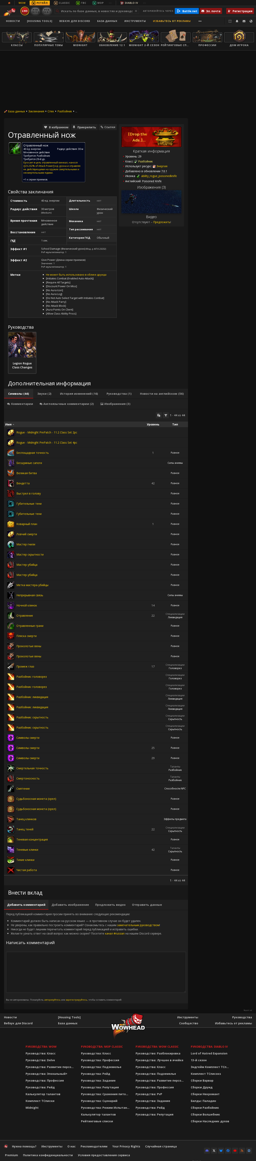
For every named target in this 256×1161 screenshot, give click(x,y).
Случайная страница (161, 1146)
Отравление (24, 615)
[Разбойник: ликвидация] (11, 697)
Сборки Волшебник (205, 1114)
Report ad (248, 1010)
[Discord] (207, 1151)
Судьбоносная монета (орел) (36, 799)
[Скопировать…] (159, 415)
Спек (51, 111)
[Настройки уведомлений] (237, 21)
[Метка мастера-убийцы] (11, 585)
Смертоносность (28, 778)
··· (110, 3)
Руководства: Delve (40, 1060)
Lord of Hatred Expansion (209, 1053)
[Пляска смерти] (11, 636)
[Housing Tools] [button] (39, 21)
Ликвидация (175, 617)
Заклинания (36, 111)
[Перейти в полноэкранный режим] (230, 21)
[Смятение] (11, 788)
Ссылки (109, 127)
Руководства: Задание (98, 1080)
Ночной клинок (26, 605)
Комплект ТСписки (40, 1101)
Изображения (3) (151, 187)
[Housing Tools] (69, 1017)
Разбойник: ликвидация (32, 697)
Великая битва (26, 473)
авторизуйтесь (52, 999)
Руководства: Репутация (100, 1087)
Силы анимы (175, 463)
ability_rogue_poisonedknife (158, 176)
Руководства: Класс (41, 1053)
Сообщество (188, 1023)
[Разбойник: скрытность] (11, 717)
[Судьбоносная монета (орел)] (11, 799)
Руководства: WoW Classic (157, 1046)
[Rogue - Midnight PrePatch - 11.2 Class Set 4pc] (11, 442)
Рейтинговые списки (97, 1121)
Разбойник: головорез (31, 676)
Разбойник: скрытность (32, 717)
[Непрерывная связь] (11, 595)
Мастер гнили (25, 544)
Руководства (242, 1017)
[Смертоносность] (11, 778)
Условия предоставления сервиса (104, 1155)
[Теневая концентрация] (11, 839)
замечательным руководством (138, 925)
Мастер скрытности (30, 554)
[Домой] (6, 1147)
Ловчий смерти (26, 534)
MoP (100, 3)
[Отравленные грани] (11, 626)
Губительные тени (29, 503)
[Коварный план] (11, 524)
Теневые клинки (27, 849)
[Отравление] (11, 615)
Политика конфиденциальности (48, 1155)
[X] (214, 1151)
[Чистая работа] (11, 870)
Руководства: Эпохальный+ (46, 1074)
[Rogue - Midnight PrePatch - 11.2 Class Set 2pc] (11, 432)
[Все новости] (9, 3)
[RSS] (242, 1151)
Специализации (175, 614)
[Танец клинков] (11, 819)
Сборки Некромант (205, 1094)
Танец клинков (26, 819)
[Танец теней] (11, 829)
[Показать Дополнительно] (200, 21)
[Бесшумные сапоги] (11, 463)
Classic (64, 3)
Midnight (32, 1108)
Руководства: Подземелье (101, 1067)
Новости (13, 21)
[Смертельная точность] (11, 768)
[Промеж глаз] (11, 666)
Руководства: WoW (41, 1046)
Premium (11, 1155)
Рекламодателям (94, 1146)
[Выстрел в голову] (11, 493)
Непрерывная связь (29, 595)
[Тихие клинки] (11, 860)
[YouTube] (235, 1151)
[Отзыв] (244, 21)
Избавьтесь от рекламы (172, 21)
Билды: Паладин (203, 1101)
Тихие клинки (25, 860)
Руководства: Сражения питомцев (106, 1094)
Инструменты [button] (135, 21)
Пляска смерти (26, 636)
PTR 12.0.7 (46, 11)
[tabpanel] (96, 647)
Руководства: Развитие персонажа (51, 1067)
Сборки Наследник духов (210, 1121)
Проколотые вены (28, 646)
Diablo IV (131, 3)
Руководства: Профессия (45, 1080)
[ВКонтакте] (249, 1151)
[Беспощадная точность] (11, 453)
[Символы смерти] (11, 738)
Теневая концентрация (32, 839)
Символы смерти (27, 738)
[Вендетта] (11, 483)
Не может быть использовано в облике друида (76, 274)
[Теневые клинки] (11, 849)
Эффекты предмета (175, 819)
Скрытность (175, 719)
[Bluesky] (221, 1151)
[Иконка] (15, 148)
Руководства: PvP (149, 1094)
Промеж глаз (25, 666)
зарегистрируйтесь (76, 999)
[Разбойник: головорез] (11, 676)
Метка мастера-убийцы (32, 585)
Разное (175, 452)
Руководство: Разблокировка (158, 1053)
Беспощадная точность (32, 453)
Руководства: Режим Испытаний (106, 1108)
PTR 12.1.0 (35, 11)
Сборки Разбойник (205, 1108)
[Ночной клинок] (11, 605)
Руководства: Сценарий (99, 1101)
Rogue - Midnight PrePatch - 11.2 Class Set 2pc (46, 432)
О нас (71, 1146)
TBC (83, 3)
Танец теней (24, 829)
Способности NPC (175, 788)
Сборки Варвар (202, 1080)
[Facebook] (228, 1151)
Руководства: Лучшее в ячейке (159, 1060)
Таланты (175, 766)
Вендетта (23, 483)
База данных (107, 21)
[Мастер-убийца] (11, 565)
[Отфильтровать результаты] (166, 415)
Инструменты (187, 1017)
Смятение (23, 788)
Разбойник (64, 111)
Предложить (161, 222)
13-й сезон (199, 1060)
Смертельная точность (32, 768)
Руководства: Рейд (40, 1087)
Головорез (175, 668)
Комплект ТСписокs (206, 1074)
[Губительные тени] (11, 503)
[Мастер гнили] (11, 544)
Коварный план (26, 524)
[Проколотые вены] (11, 646)
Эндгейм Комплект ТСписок (211, 1067)
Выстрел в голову (28, 493)
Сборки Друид (202, 1087)
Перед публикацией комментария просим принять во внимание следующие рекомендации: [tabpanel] (84, 956)
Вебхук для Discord (74, 21)
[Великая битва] (11, 473)
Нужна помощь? (24, 1146)
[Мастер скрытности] (11, 554)
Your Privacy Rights (126, 1146)
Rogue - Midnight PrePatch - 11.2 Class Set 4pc (46, 442)
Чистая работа (26, 870)
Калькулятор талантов (43, 1094)
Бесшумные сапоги (29, 463)
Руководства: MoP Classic (102, 1046)
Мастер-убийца (26, 565)
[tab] (18, 394)
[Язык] (251, 21)
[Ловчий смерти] (11, 534)
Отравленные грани (29, 626)
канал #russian (115, 933)
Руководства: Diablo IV (209, 1046)
